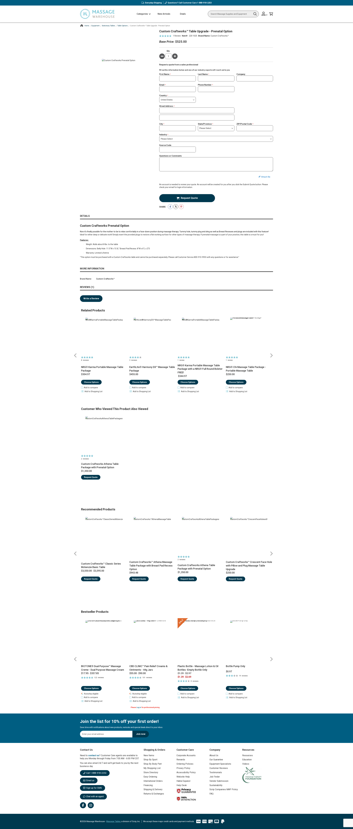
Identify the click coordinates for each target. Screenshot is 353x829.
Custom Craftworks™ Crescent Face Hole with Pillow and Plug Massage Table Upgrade (249, 565)
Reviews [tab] (86, 287)
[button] (265, 14)
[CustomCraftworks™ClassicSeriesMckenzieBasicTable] (104, 535)
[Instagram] (91, 805)
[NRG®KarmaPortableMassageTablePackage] (104, 336)
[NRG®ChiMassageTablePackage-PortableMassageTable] (249, 336)
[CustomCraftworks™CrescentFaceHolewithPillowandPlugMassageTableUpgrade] (249, 535)
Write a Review (91, 298)
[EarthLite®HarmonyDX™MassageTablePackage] (152, 336)
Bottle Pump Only (235, 666)
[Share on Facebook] (170, 206)
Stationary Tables (108, 26)
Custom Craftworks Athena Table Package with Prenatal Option (100, 465)
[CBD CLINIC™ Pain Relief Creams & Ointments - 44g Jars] (152, 641)
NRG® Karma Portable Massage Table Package (102, 369)
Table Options (122, 26)
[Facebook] (83, 805)
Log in (139, 707)
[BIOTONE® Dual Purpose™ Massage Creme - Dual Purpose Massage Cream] (104, 641)
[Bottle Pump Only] (249, 641)
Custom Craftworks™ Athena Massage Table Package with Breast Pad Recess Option (151, 565)
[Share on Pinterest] (181, 206)
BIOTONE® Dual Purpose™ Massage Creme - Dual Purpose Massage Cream (102, 668)
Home (87, 26)
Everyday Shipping (153, 3)
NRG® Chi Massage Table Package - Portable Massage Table (246, 369)
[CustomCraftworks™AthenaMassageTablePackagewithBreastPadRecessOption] (152, 535)
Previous (75, 355)
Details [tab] (85, 215)
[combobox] (233, 14)
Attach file (265, 177)
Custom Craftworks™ (220, 36)
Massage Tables (113, 821)
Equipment (95, 26)
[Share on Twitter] (175, 206)
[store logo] (97, 14)
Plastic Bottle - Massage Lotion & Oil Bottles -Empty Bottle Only (198, 668)
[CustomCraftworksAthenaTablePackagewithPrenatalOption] (104, 435)
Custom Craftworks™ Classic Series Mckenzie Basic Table (101, 565)
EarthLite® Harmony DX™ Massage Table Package (152, 369)
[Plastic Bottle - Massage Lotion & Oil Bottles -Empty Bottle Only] (201, 641)
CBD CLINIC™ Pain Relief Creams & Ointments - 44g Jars (148, 668)
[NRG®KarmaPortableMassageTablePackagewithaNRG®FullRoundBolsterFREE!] (201, 336)
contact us (93, 755)
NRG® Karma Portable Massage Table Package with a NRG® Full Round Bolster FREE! (200, 369)
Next (271, 355)
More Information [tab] (92, 268)
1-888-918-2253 (204, 3)
